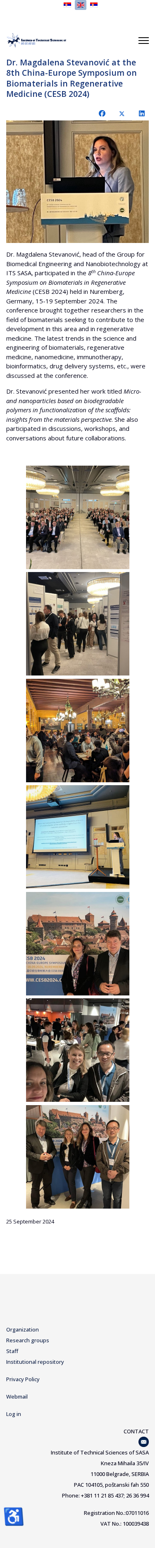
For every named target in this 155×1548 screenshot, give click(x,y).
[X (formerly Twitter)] (122, 113)
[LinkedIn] (142, 113)
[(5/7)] (77, 943)
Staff (12, 1351)
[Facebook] (102, 113)
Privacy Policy (23, 1379)
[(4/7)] (77, 837)
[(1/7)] (77, 517)
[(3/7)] (77, 730)
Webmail (17, 1396)
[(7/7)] (77, 1157)
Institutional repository (35, 1361)
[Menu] (143, 41)
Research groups (27, 1340)
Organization (22, 1329)
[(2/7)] (77, 623)
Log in (13, 1414)
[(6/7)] (77, 1050)
